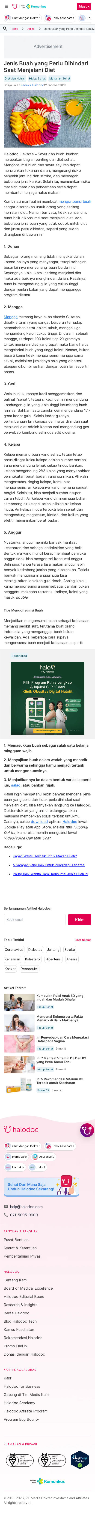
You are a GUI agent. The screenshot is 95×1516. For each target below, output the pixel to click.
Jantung (53, 949)
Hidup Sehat (37, 78)
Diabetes (35, 949)
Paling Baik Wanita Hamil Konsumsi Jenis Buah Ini (50, 874)
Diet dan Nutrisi (15, 78)
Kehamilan (12, 959)
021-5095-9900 (21, 1215)
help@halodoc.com (23, 1206)
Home (14, 28)
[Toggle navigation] (6, 6)
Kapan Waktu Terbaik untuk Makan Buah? (45, 856)
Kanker (10, 969)
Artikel (31, 28)
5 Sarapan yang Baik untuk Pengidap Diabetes (49, 865)
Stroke (70, 949)
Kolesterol (33, 959)
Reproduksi (29, 969)
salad (16, 785)
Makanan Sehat (59, 78)
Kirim (79, 920)
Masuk (84, 6)
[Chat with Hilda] (87, 1130)
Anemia (71, 959)
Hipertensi (53, 959)
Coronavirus (14, 949)
